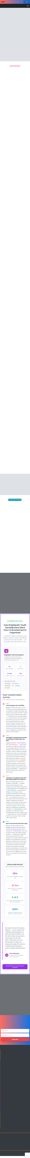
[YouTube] (2, 2)
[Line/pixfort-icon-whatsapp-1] (16, 1148)
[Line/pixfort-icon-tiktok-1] (13, 1148)
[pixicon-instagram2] (2, 1148)
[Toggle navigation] (27, 6)
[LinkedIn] (4, 2)
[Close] (27, 1155)
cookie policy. (8, 1156)
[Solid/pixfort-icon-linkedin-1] (8, 1148)
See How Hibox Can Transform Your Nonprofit (15, 966)
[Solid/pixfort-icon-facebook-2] (5, 1148)
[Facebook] (1, 2)
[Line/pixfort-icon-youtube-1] (10, 1148)
